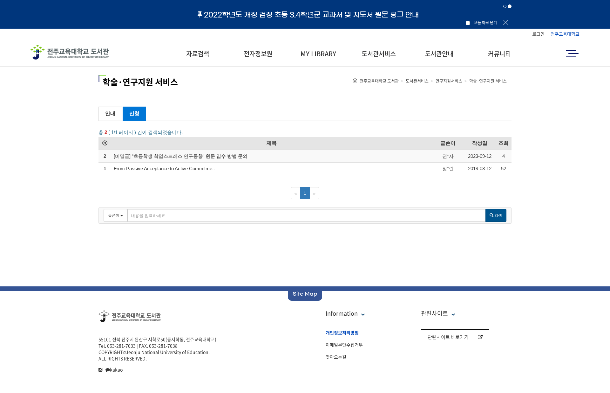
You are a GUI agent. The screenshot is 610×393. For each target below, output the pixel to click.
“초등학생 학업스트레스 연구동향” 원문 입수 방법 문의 (189, 156)
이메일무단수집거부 (344, 344)
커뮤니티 (499, 53)
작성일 (479, 143)
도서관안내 (439, 53)
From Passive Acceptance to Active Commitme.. (164, 168)
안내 (110, 113)
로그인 (538, 34)
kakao (116, 369)
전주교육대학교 (565, 34)
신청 (134, 113)
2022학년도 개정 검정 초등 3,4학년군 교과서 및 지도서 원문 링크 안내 (311, 14)
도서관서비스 (379, 53)
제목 (272, 143)
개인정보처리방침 (342, 332)
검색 (497, 215)
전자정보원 (258, 53)
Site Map (305, 293)
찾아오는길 (336, 357)
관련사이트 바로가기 (448, 336)
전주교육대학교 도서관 (379, 81)
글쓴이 (448, 143)
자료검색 (197, 53)
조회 (503, 143)
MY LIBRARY (318, 53)
